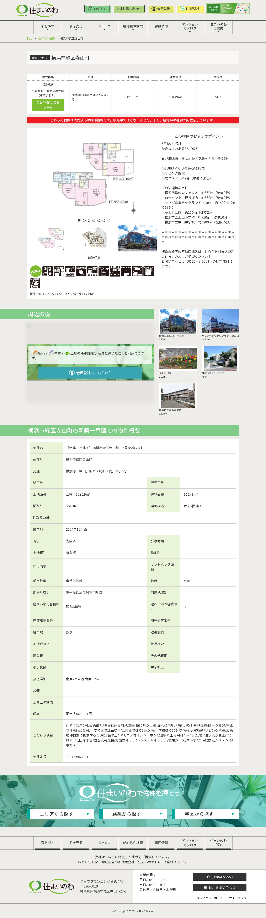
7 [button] (108, 220)
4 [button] (94, 220)
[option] (94, 174)
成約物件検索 (46, 38)
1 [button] (79, 220)
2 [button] (84, 220)
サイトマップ (237, 898)
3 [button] (89, 220)
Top (29, 38)
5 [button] (99, 220)
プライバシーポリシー (211, 898)
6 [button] (104, 220)
